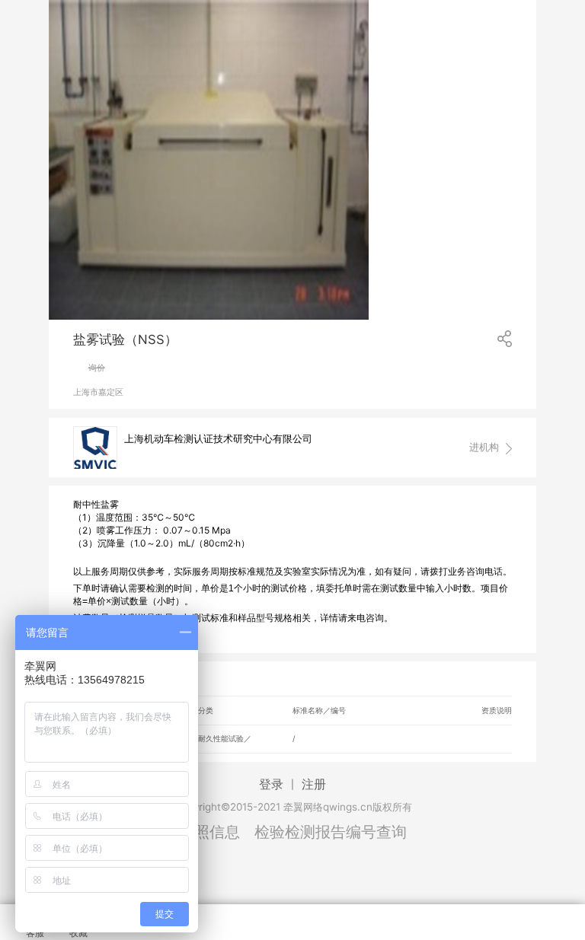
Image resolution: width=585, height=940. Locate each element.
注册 (314, 784)
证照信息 (209, 832)
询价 (96, 367)
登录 (271, 784)
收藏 (78, 932)
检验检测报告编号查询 (330, 832)
